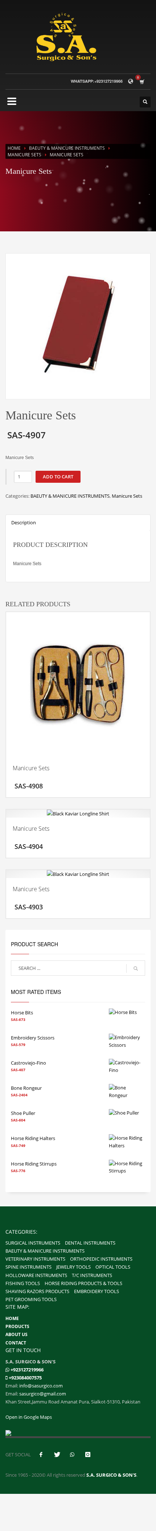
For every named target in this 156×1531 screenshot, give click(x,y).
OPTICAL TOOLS (112, 1267)
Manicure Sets (24, 155)
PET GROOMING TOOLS (31, 1299)
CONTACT (15, 1343)
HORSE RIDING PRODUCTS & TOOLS (83, 1283)
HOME (12, 1318)
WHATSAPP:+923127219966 (97, 81)
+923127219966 (27, 1369)
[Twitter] (56, 1454)
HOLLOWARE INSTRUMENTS (36, 1275)
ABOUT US (16, 1334)
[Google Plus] (87, 1454)
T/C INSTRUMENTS (92, 1275)
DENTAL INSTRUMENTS (90, 1243)
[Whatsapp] (7, 1369)
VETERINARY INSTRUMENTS (35, 1259)
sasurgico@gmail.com (42, 1393)
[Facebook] (41, 1454)
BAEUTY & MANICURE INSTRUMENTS (67, 148)
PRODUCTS (17, 1326)
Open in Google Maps (28, 1417)
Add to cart (58, 476)
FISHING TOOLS (22, 1283)
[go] (135, 968)
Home (14, 148)
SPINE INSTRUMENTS (28, 1267)
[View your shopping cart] (143, 81)
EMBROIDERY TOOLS (96, 1291)
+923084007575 (25, 1377)
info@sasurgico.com (41, 1385)
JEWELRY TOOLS (73, 1267)
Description (23, 522)
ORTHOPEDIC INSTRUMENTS (101, 1259)
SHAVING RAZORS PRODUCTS (37, 1291)
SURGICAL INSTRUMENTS (32, 1243)
